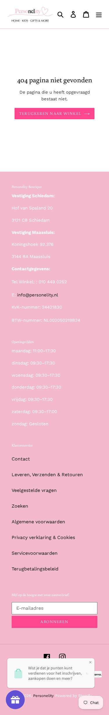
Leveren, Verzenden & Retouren (47, 474)
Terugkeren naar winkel (50, 113)
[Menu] (98, 14)
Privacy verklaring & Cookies (43, 537)
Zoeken (20, 506)
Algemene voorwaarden (38, 521)
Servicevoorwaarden (35, 553)
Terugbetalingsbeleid (35, 569)
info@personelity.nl (37, 295)
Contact (21, 459)
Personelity (43, 695)
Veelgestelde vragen (34, 490)
